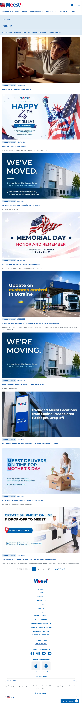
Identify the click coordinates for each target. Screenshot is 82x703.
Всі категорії (7, 32)
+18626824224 (41, 644)
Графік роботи (55, 32)
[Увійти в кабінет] (79, 6)
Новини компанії (22, 32)
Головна (6, 19)
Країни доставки (39, 32)
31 (49, 569)
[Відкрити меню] (75, 6)
